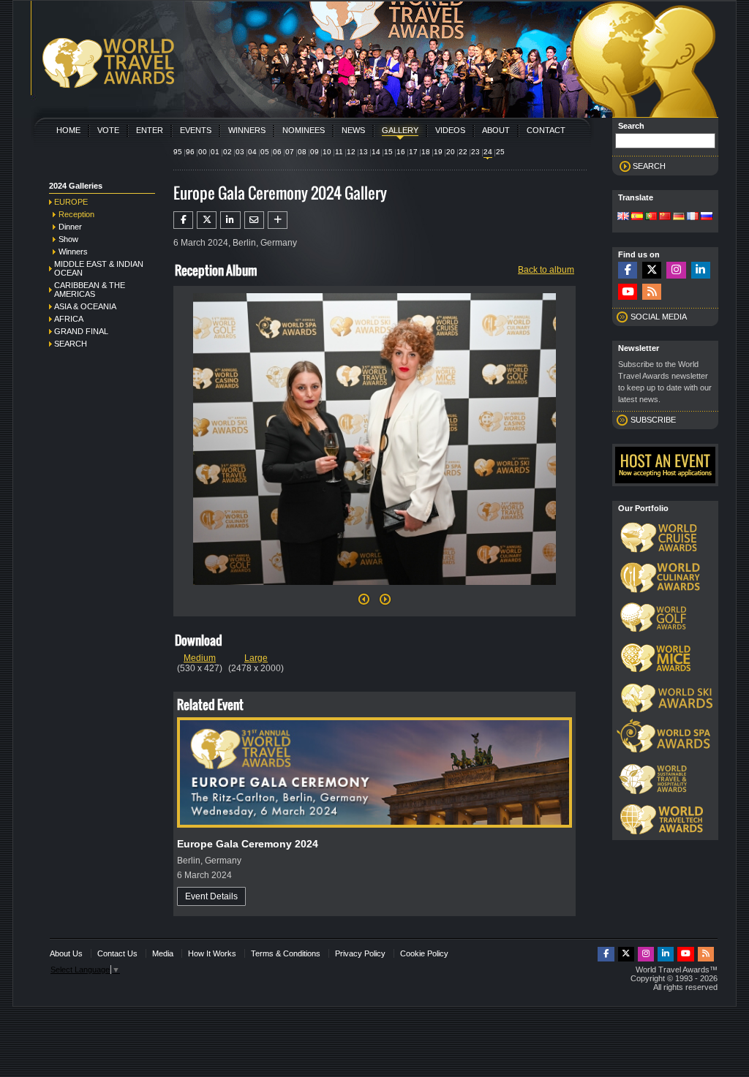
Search (70, 343)
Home (68, 130)
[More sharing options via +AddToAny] (277, 220)
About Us (66, 953)
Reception (76, 214)
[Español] (637, 217)
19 (438, 152)
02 (227, 152)
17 (413, 152)
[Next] (374, 589)
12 (351, 152)
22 (463, 152)
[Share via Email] (254, 220)
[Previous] (363, 603)
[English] (623, 217)
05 (264, 152)
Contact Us (117, 953)
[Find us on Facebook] (627, 270)
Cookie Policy (424, 953)
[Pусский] (706, 217)
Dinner (70, 226)
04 (252, 152)
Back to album (546, 270)
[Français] (693, 217)
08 (302, 152)
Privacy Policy (360, 953)
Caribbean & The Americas (89, 289)
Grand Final (81, 331)
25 (500, 152)
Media (162, 953)
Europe (71, 201)
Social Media (659, 316)
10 (327, 152)
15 (388, 152)
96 (190, 152)
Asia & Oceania (85, 306)
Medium (200, 658)
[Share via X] (206, 220)
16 (400, 152)
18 (425, 152)
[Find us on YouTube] (627, 292)
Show (68, 239)
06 (277, 152)
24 (487, 152)
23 (475, 152)
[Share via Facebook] (183, 220)
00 (202, 152)
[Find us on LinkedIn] (700, 270)
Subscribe (653, 419)
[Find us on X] (651, 270)
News (353, 130)
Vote (108, 130)
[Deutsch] (679, 217)
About (496, 130)
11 (339, 152)
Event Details (211, 896)
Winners (247, 130)
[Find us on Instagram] (675, 270)
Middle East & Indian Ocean (98, 268)
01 (215, 152)
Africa (68, 318)
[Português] (651, 217)
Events (195, 130)
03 (240, 152)
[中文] (665, 217)
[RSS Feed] (651, 292)
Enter (149, 130)
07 (289, 152)
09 (314, 152)
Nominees (303, 130)
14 (376, 152)
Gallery (400, 130)
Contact (546, 130)
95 (177, 152)
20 (450, 152)
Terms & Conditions (285, 953)
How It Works (212, 953)
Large (256, 658)
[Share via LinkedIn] (230, 220)
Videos (450, 130)
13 (363, 152)
